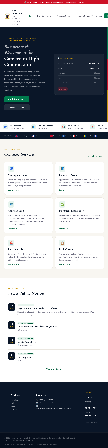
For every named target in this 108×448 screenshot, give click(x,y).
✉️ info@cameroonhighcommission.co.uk (53, 403)
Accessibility (21, 445)
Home (31, 16)
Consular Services (64, 16)
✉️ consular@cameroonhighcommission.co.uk (54, 407)
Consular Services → (17, 107)
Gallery (99, 16)
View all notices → (54, 369)
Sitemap (31, 445)
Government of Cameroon (47, 445)
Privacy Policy (9, 445)
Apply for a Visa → (17, 99)
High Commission (44, 16)
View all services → (96, 156)
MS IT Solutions (28, 441)
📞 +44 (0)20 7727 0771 (46, 399)
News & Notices (84, 16)
